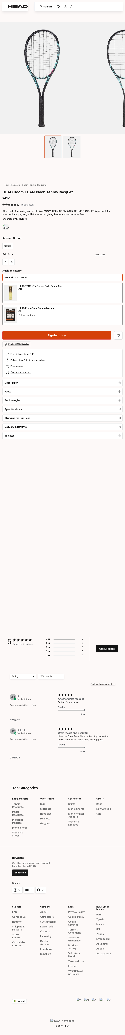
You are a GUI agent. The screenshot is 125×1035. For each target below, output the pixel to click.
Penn (99, 914)
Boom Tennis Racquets (34, 185)
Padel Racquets (18, 813)
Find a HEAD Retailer (18, 344)
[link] (58, 6)
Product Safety (73, 947)
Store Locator (17, 936)
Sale (98, 813)
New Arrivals (103, 808)
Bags (99, 803)
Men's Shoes (19, 827)
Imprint (72, 966)
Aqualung (102, 943)
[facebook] (40, 890)
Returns (17, 921)
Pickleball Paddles (17, 821)
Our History (47, 916)
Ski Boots (45, 808)
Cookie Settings (73, 923)
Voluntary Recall (74, 955)
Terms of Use (76, 961)
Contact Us (19, 916)
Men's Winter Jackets (76, 815)
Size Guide (100, 254)
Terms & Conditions (74, 931)
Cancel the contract (21, 372)
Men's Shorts (76, 808)
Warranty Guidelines (74, 939)
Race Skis (46, 813)
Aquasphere (103, 953)
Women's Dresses (73, 823)
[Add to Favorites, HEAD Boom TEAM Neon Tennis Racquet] (118, 335)
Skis (42, 803)
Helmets (45, 818)
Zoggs (100, 934)
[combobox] (23, 676)
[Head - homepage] (18, 6)
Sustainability (48, 921)
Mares (100, 924)
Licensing (46, 936)
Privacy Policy (76, 911)
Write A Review (107, 648)
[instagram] (17, 890)
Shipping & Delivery (18, 928)
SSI (98, 929)
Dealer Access (44, 943)
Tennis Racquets (18, 805)
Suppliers (45, 953)
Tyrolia (100, 919)
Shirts (71, 803)
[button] (62, 277)
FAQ (14, 911)
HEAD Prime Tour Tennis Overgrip (36, 308)
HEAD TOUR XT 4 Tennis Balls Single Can (40, 286)
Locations (46, 949)
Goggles (45, 823)
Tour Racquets (12, 185)
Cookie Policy (76, 916)
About (44, 911)
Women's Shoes (17, 834)
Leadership (47, 926)
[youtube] (29, 890)
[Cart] (72, 6)
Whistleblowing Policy (75, 972)
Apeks (100, 948)
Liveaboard (103, 938)
